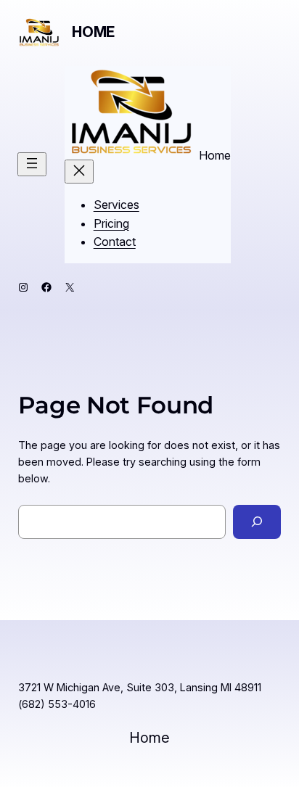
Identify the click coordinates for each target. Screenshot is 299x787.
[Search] (257, 522)
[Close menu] (79, 172)
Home (93, 32)
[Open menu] (31, 164)
